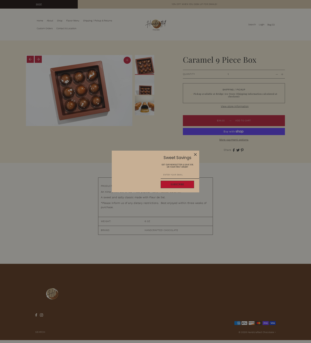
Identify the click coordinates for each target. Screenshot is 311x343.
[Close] (195, 154)
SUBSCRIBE (177, 184)
